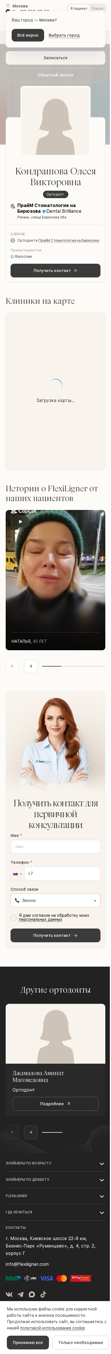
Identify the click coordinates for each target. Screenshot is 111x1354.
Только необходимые (80, 1342)
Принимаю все (28, 1342)
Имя (16, 835)
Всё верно (27, 35)
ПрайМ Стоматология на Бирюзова (68, 241)
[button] (18, 873)
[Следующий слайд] (31, 666)
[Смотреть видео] (20, 522)
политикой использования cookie (52, 1328)
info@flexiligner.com (27, 1264)
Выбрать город (64, 35)
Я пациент (78, 9)
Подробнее (52, 1103)
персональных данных (40, 919)
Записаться (55, 58)
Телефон (21, 862)
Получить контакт (52, 270)
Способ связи (24, 889)
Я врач (97, 9)
